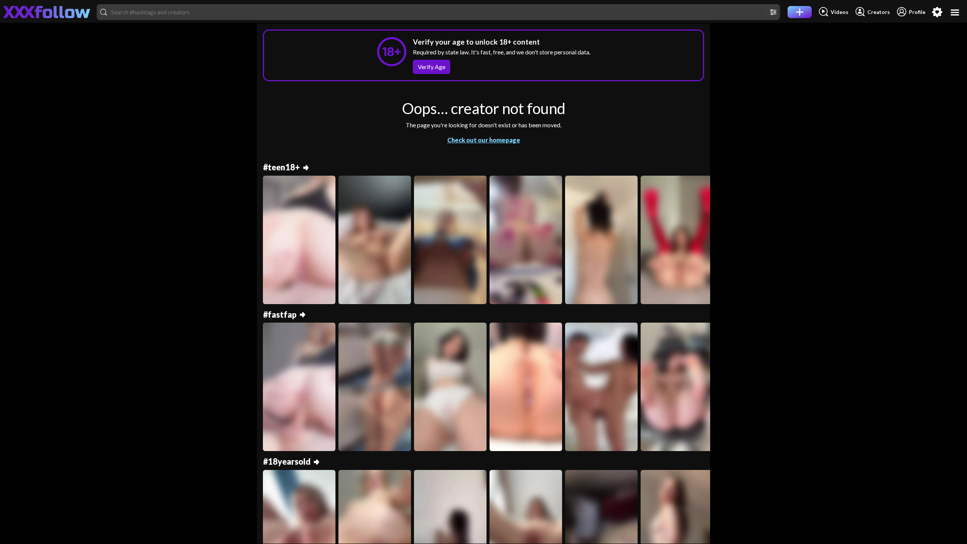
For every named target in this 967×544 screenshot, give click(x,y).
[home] (47, 12)
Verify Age (431, 66)
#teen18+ (281, 167)
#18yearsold (286, 462)
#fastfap (280, 315)
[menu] (955, 12)
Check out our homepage (483, 140)
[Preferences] (937, 12)
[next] (701, 243)
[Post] (800, 12)
